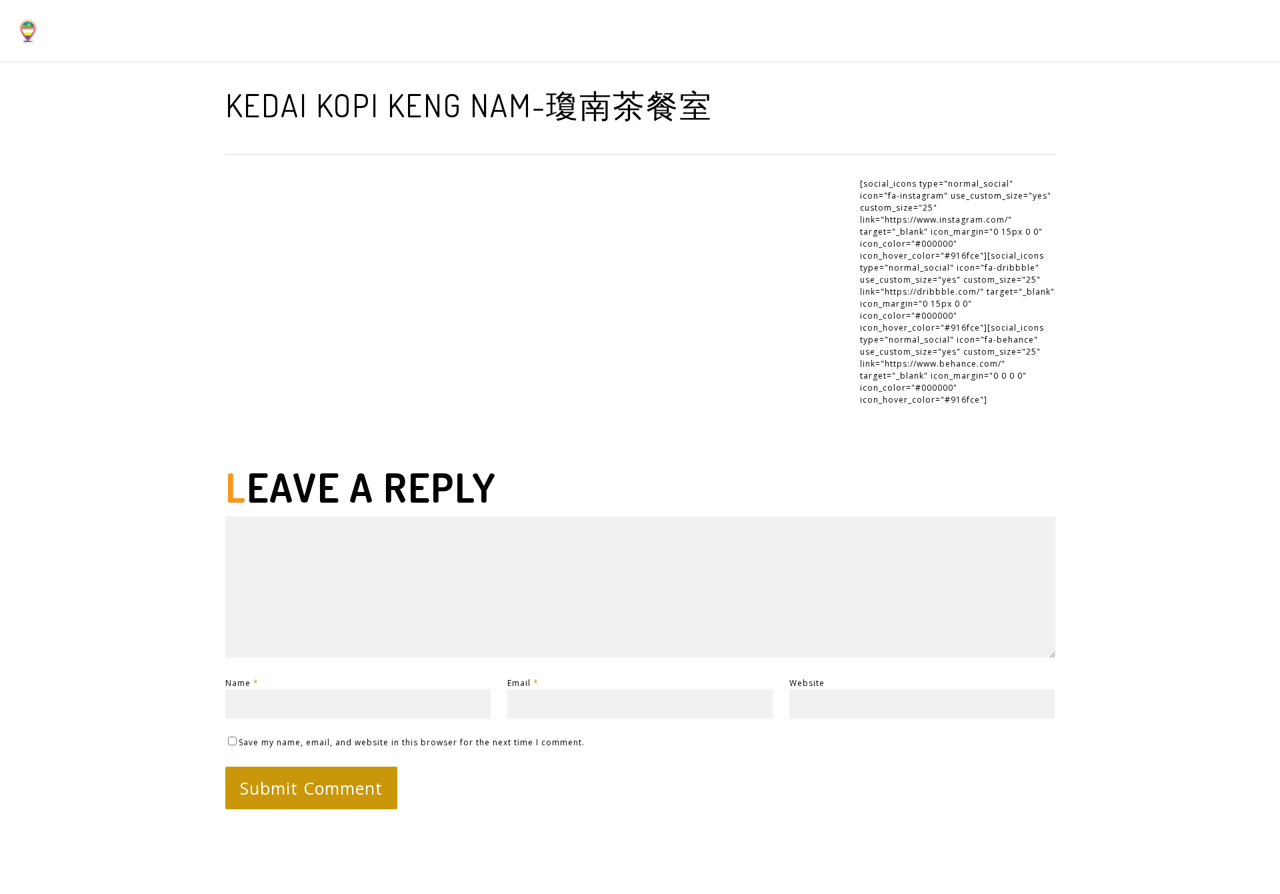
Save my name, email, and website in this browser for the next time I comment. (412, 742)
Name (242, 683)
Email (523, 683)
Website (807, 683)
